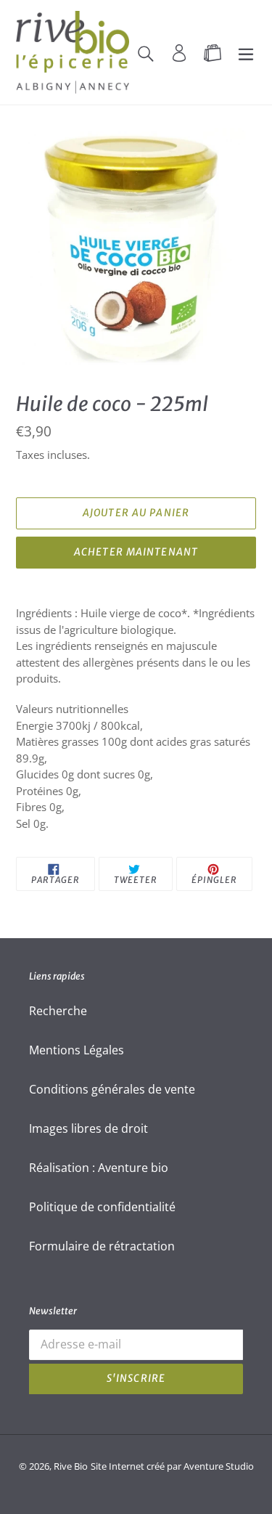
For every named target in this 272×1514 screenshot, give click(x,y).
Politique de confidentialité (102, 1207)
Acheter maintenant (136, 551)
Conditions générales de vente (112, 1089)
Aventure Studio (219, 1466)
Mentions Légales (76, 1050)
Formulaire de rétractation (102, 1246)
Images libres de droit (88, 1128)
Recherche (58, 1011)
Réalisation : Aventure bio (98, 1168)
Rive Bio (71, 1466)
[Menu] (246, 52)
